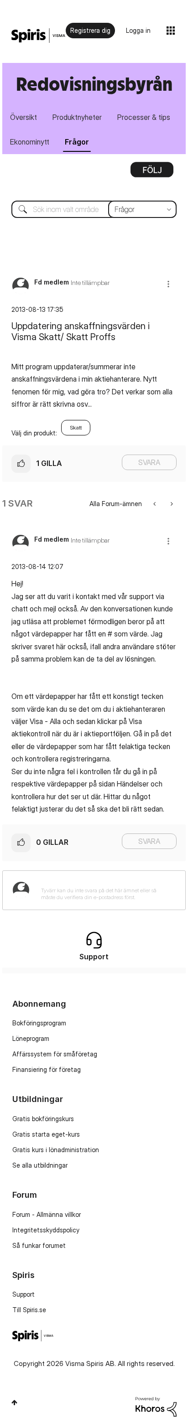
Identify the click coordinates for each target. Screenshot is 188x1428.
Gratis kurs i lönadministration (55, 1150)
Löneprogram (30, 1038)
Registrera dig (90, 30)
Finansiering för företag (46, 1069)
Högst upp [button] (14, 1402)
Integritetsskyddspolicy (45, 1230)
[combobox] (94, 209)
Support (23, 1294)
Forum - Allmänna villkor (46, 1214)
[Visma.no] (38, 35)
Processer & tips (143, 117)
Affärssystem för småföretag (54, 1054)
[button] (168, 284)
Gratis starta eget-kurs (46, 1134)
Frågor (77, 141)
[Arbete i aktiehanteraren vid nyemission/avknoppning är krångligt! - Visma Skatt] (155, 503)
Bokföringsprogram (39, 1023)
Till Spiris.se (29, 1310)
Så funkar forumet (39, 1245)
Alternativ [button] (152, 173)
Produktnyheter (77, 117)
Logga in (138, 30)
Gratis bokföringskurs (43, 1119)
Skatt (76, 427)
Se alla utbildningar (40, 1165)
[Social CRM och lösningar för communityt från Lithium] (156, 1406)
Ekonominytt (29, 141)
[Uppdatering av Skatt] (171, 503)
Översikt (23, 117)
